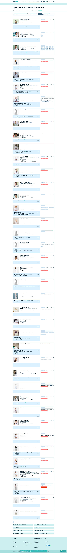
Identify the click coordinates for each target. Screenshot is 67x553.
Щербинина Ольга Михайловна (25, 330)
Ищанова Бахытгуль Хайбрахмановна (26, 144)
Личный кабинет (49, 1)
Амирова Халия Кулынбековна (24, 156)
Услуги (27, 4)
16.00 (41, 207)
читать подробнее (40, 10)
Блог (30, 4)
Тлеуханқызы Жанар (23, 279)
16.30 (44, 207)
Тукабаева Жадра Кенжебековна (25, 471)
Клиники (17, 4)
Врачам (35, 543)
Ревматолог (37, 157)
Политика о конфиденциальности (27, 543)
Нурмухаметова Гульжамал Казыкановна (26, 267)
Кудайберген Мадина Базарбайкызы (25, 458)
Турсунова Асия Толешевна (24, 370)
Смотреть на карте (29, 52)
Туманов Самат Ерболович (24, 483)
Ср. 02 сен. (51, 19)
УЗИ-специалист (31, 371)
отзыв (32, 185)
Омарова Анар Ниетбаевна (24, 218)
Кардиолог (27, 20)
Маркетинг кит (36, 547)
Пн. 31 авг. (43, 19)
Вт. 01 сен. (47, 19)
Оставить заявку (44, 21)
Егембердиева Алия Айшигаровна (25, 497)
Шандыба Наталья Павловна (24, 96)
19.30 (47, 209)
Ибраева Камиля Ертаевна (24, 230)
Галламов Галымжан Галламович (25, 307)
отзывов (32, 35)
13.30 (52, 332)
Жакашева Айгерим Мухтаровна (25, 383)
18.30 (41, 209)
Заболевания (25, 541)
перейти (46, 101)
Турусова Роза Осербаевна (24, 433)
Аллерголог (27, 498)
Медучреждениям (36, 542)
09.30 (41, 332)
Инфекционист (32, 472)
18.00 (52, 207)
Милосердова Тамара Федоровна (26, 109)
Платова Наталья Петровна (24, 420)
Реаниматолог (30, 122)
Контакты (46, 541)
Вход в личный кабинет (37, 548)
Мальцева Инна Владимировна (26, 59)
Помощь (46, 542)
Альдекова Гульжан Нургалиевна (25, 182)
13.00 (52, 48)
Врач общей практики (29, 60)
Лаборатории (22, 4)
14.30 (44, 334)
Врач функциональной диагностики (30, 85)
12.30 (49, 48)
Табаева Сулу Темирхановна (24, 242)
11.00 (47, 332)
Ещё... (52, 101)
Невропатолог (21, 473)
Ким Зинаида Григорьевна (25, 32)
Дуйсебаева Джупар (23, 407)
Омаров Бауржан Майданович (24, 72)
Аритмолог (27, 33)
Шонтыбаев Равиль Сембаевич (25, 19)
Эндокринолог (33, 409)
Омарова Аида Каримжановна (24, 357)
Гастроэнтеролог (28, 46)
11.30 (44, 48)
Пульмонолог (30, 134)
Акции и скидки (15, 546)
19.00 (44, 209)
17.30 (49, 207)
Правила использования (26, 542)
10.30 (41, 48)
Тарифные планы (36, 541)
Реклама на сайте (36, 546)
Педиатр (34, 157)
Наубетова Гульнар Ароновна (24, 255)
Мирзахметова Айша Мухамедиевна (25, 319)
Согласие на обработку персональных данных (26, 545)
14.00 (41, 334)
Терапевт (34, 46)
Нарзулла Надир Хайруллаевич (25, 343)
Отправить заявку (47, 546)
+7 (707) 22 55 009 (47, 545)
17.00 (47, 207)
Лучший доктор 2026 (35, 4)
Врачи (13, 4)
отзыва (32, 48)
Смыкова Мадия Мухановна (24, 205)
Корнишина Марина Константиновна (25, 396)
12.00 (47, 48)
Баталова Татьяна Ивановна (24, 121)
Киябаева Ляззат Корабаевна (24, 84)
